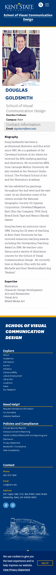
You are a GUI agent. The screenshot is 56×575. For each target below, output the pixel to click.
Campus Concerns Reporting (16, 431)
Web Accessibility (11, 450)
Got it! (45, 563)
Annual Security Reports (14, 427)
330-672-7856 (9, 475)
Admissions (8, 361)
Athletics (7, 368)
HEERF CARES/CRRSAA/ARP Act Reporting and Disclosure (25, 437)
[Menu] (47, 5)
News (5, 386)
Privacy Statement (11, 442)
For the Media (9, 412)
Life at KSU (8, 379)
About (6, 354)
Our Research (9, 389)
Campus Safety (10, 372)
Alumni (6, 365)
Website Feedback (11, 416)
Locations (7, 382)
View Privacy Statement (16, 569)
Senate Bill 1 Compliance (14, 446)
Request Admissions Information (18, 408)
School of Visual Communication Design (28, 16)
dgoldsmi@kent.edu (25, 128)
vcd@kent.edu (10, 484)
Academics (8, 358)
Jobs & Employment (12, 375)
